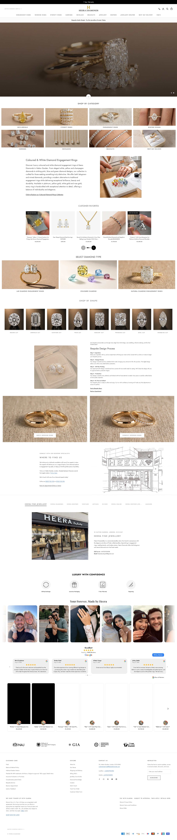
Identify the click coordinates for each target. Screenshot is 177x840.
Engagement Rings (23, 15)
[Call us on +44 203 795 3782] (159, 9)
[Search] (167, 9)
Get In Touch (73, 786)
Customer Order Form (76, 792)
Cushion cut (56, 332)
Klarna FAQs (123, 808)
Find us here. (53, 473)
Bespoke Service (10, 783)
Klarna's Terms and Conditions (128, 805)
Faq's (7, 764)
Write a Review (158, 655)
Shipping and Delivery (76, 770)
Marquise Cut (163, 332)
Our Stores (73, 767)
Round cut (14, 332)
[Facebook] (99, 779)
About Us (72, 764)
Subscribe (154, 778)
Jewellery (103, 15)
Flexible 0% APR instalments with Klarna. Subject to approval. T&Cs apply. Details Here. (30, 773)
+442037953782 (109, 771)
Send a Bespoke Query (96, 388)
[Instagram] (103, 779)
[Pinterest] (108, 779)
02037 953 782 (49, 481)
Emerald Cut (35, 332)
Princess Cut (120, 332)
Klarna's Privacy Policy (126, 802)
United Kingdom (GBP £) (12, 9)
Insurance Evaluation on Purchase (15, 777)
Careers (72, 783)
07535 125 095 (60, 481)
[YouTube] (112, 779)
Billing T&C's (73, 773)
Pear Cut (77, 332)
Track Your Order (74, 789)
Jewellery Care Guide (76, 777)
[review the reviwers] (45, 661)
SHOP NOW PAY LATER (12, 815)
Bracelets (91, 15)
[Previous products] (83, 248)
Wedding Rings (40, 15)
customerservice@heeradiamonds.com (109, 767)
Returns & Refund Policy (12, 767)
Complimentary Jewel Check (13, 780)
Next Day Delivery (146, 15)
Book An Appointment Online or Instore (50, 485)
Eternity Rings (56, 15)
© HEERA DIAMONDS (13, 834)
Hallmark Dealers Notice (12, 770)
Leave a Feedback (11, 789)
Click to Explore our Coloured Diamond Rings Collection (44, 195)
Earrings (69, 15)
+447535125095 (108, 775)
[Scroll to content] (88, 96)
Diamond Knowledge (76, 780)
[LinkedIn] (116, 779)
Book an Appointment (95, 391)
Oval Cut (141, 332)
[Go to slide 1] (88, 247)
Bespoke (114, 15)
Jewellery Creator (128, 15)
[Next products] (93, 248)
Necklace (80, 15)
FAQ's (159, 15)
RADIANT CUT (99, 332)
